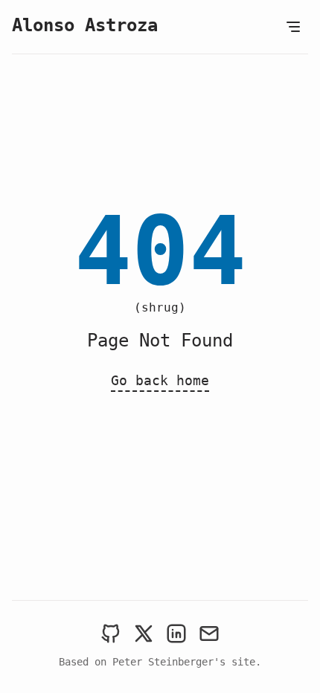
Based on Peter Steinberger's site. (160, 662)
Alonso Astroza (85, 25)
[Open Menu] (293, 27)
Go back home (160, 380)
